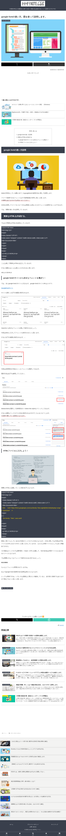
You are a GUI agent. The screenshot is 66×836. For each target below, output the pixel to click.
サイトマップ (54, 824)
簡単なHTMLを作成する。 (25, 137)
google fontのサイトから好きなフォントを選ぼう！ (34, 140)
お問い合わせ (33, 826)
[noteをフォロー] (49, 619)
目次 (30, 131)
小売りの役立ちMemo (8, 588)
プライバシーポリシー (33, 824)
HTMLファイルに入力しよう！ (28, 142)
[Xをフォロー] (17, 619)
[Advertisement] (33, 85)
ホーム (11, 824)
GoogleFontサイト (7, 288)
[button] (49, 64)
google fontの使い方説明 (25, 134)
